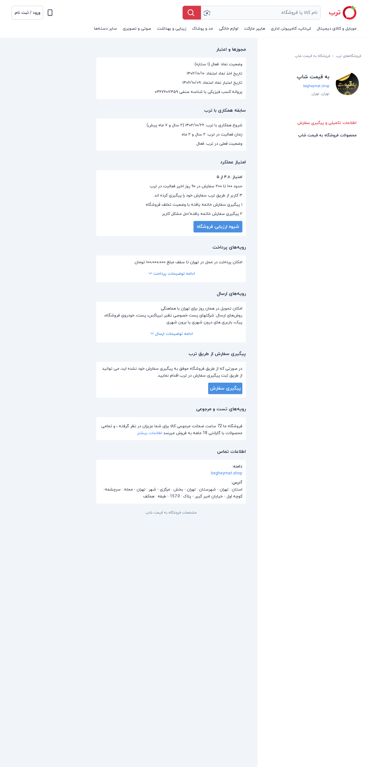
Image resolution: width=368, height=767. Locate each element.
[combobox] (261, 13)
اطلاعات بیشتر (149, 433)
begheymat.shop (316, 86)
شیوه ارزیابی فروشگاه (218, 227)
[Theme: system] (50, 13)
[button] (27, 13)
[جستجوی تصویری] (206, 13)
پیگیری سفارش (225, 388)
